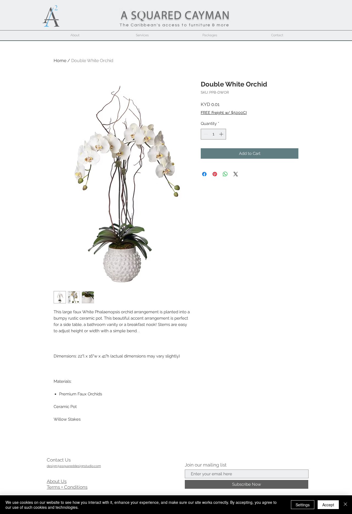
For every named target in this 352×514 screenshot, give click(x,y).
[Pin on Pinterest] (214, 174)
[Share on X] (235, 174)
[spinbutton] (213, 134)
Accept (328, 504)
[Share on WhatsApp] (225, 174)
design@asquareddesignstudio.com (74, 466)
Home (60, 60)
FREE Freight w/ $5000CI (224, 112)
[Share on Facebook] (204, 174)
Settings (303, 504)
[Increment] (222, 134)
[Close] (345, 505)
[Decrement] (205, 134)
